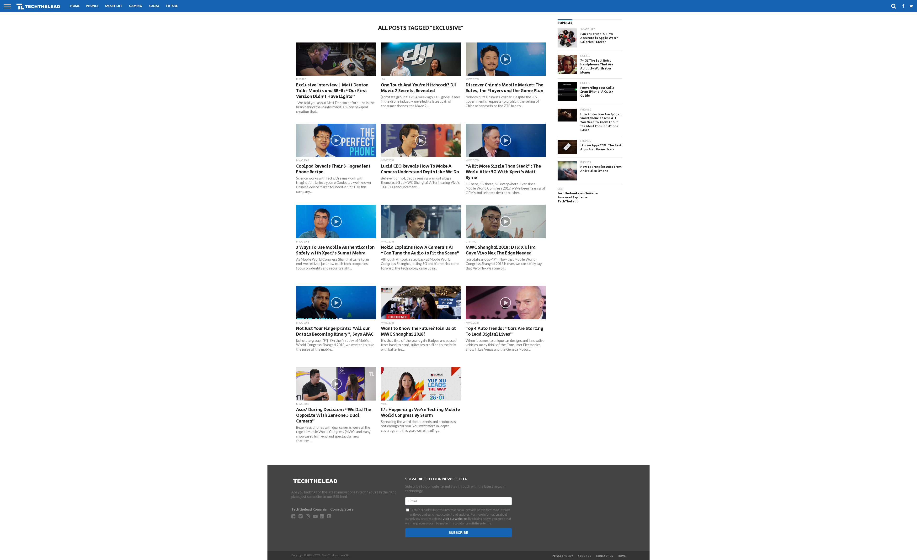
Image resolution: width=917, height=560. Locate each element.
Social (154, 6)
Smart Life (113, 6)
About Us (584, 556)
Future (172, 6)
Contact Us (604, 556)
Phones (92, 6)
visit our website (455, 519)
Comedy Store (341, 509)
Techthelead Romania (309, 509)
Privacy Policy (562, 556)
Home (75, 6)
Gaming (135, 6)
